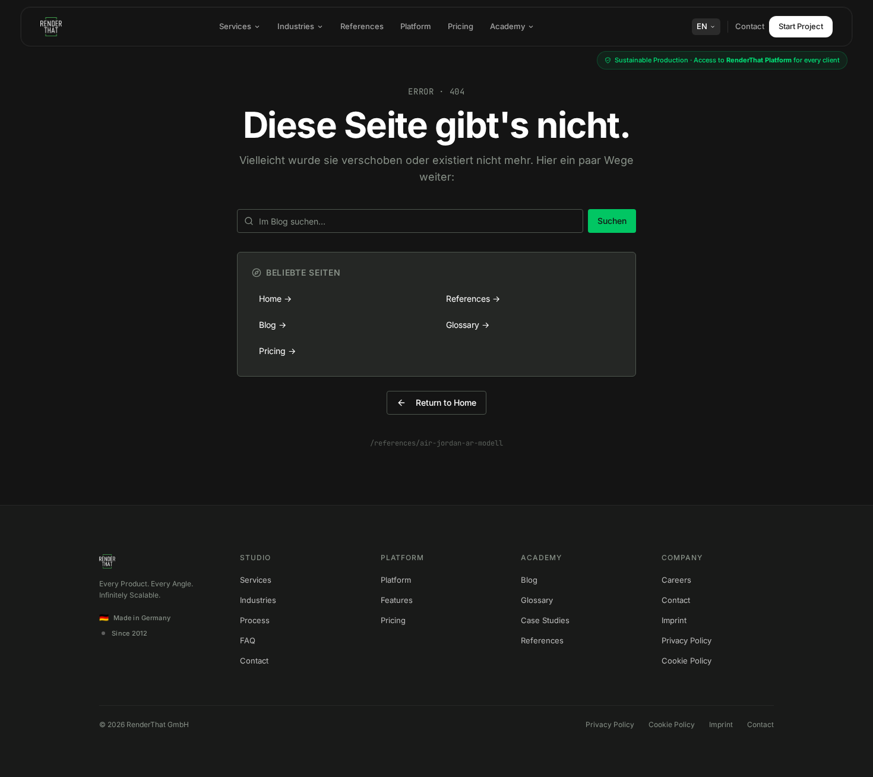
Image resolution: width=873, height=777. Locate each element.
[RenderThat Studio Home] (51, 26)
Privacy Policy (686, 640)
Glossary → (467, 325)
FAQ (247, 640)
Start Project (801, 26)
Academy (507, 26)
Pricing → (277, 351)
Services (235, 26)
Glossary (537, 600)
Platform (415, 26)
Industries (295, 26)
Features (397, 600)
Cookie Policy (686, 660)
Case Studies (545, 620)
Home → (275, 298)
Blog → (272, 325)
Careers (676, 580)
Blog (529, 580)
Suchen (612, 221)
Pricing (460, 26)
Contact (749, 26)
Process (255, 620)
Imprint (674, 620)
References (362, 26)
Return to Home (446, 402)
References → (473, 298)
